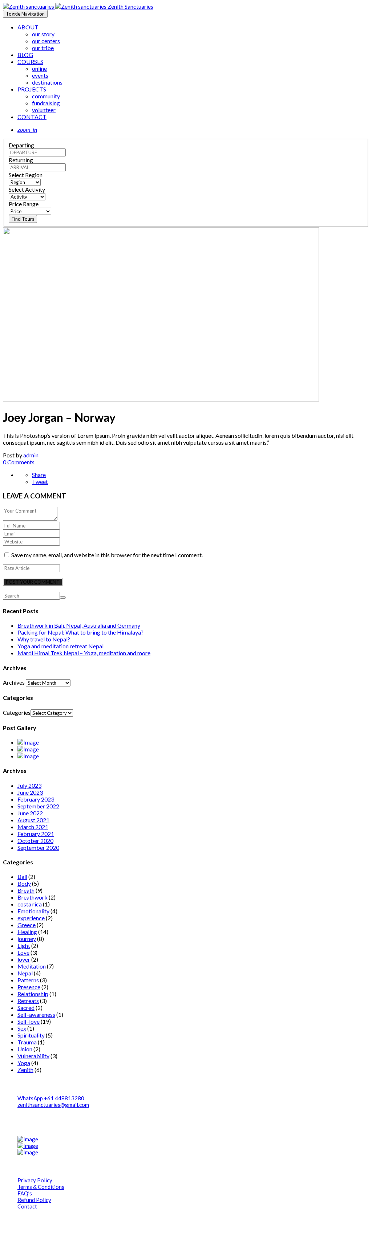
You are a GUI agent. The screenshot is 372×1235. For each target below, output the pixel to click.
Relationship (32, 993)
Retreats (28, 1000)
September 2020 (38, 847)
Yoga (23, 1062)
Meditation (31, 966)
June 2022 (30, 813)
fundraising (46, 102)
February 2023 (35, 799)
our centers (46, 40)
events (40, 75)
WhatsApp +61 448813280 (50, 1098)
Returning (21, 159)
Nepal (25, 973)
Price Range (24, 203)
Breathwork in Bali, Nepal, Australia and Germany (78, 625)
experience (31, 917)
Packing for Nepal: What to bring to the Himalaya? (80, 632)
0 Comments (19, 461)
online (39, 68)
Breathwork (32, 897)
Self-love (28, 1021)
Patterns (28, 980)
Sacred (26, 1007)
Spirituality (31, 1035)
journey (26, 938)
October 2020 (35, 840)
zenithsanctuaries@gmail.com (53, 1104)
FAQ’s (24, 1193)
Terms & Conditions (40, 1186)
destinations (47, 82)
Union (24, 1049)
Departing (21, 145)
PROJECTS (31, 89)
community (46, 96)
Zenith (25, 1069)
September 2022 (38, 806)
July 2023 (29, 785)
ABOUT (28, 27)
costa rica (29, 904)
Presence (28, 986)
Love (23, 952)
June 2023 (30, 792)
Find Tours (23, 219)
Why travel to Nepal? (43, 639)
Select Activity (27, 189)
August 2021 (33, 819)
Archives (14, 682)
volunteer (44, 109)
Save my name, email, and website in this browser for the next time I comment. (107, 554)
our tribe (43, 47)
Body (24, 883)
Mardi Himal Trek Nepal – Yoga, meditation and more (83, 652)
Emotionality (33, 911)
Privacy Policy (34, 1180)
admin (31, 455)
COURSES (30, 61)
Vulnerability (33, 1055)
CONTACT (31, 116)
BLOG (25, 54)
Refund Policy (34, 1200)
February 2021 (35, 833)
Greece (26, 924)
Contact (27, 1206)
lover (23, 959)
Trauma (27, 1042)
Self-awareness (36, 1014)
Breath (26, 890)
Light (23, 945)
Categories (17, 712)
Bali (22, 876)
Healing (27, 931)
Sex (21, 1028)
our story (43, 33)
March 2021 (32, 826)
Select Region (26, 174)
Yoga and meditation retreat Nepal (60, 646)
